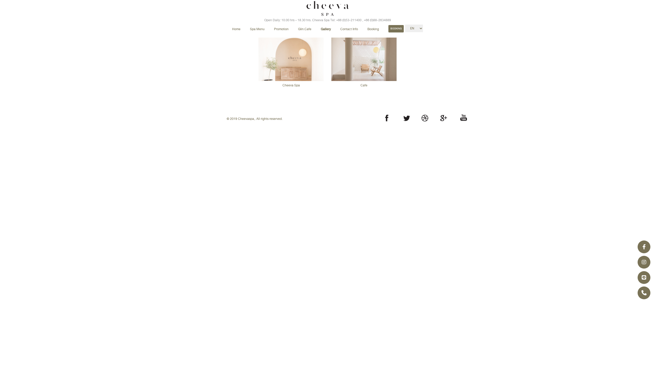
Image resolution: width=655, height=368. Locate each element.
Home (236, 29)
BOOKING (396, 29)
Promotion (281, 29)
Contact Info (349, 29)
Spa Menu (257, 29)
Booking (373, 29)
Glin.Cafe (304, 29)
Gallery (326, 29)
